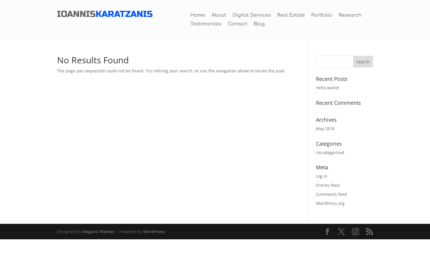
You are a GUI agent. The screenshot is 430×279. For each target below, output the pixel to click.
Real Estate (291, 15)
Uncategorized (330, 152)
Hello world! (327, 87)
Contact (237, 24)
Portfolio (321, 15)
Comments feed (331, 194)
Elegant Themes (98, 231)
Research (350, 15)
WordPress (154, 231)
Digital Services (252, 15)
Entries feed (328, 185)
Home (197, 15)
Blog (259, 24)
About (218, 15)
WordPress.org (330, 203)
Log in (322, 176)
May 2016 (325, 128)
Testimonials (205, 24)
